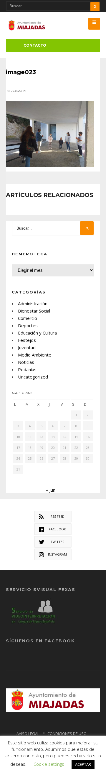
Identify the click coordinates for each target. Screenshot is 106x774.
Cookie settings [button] (49, 764)
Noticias (26, 362)
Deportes (28, 325)
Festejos (27, 340)
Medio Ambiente (34, 355)
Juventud (27, 347)
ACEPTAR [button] (83, 764)
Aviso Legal (27, 733)
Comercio (27, 318)
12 (41, 436)
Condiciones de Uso (67, 733)
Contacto (35, 45)
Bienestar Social (34, 311)
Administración (32, 303)
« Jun (50, 490)
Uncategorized (33, 377)
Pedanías (27, 369)
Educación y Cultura (37, 333)
